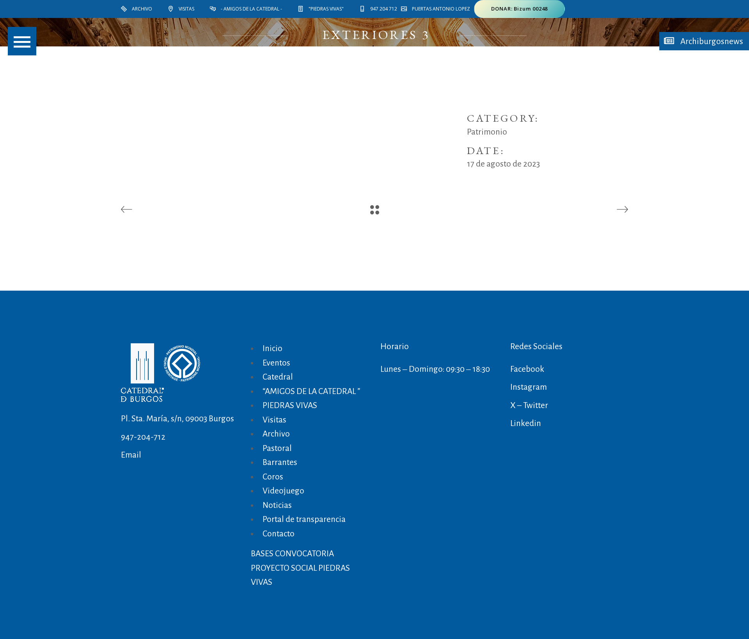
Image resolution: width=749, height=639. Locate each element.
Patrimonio (487, 132)
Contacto (279, 533)
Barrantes (280, 462)
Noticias (277, 505)
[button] (22, 41)
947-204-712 (143, 437)
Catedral (278, 377)
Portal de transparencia (304, 519)
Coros (273, 476)
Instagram (528, 387)
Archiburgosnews (711, 41)
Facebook (527, 369)
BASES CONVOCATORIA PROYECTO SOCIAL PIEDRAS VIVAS (300, 568)
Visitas (274, 419)
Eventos (276, 363)
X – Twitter (529, 405)
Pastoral (277, 448)
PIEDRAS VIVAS (290, 405)
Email (131, 455)
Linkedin (525, 423)
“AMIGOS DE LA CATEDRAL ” (311, 391)
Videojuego (283, 490)
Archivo (276, 434)
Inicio (272, 348)
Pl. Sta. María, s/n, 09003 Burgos (177, 418)
